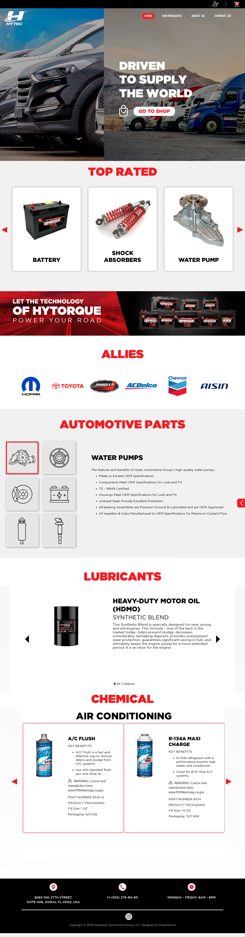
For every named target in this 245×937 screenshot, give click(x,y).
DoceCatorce (167, 922)
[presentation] (4, 229)
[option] (122, 80)
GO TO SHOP (50, 111)
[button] (27, 637)
